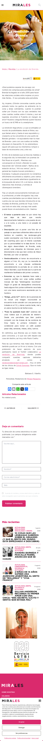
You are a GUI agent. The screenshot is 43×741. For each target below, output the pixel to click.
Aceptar (21, 722)
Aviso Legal (35, 738)
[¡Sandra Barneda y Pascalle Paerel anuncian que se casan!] (8, 551)
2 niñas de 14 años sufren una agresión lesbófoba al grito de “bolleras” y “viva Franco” (21, 576)
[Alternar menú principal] (2, 5)
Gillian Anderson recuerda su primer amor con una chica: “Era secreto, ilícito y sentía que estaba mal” (21, 596)
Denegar (21, 728)
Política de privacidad (23, 738)
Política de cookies (10, 738)
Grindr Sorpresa (22, 365)
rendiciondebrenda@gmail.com (15, 363)
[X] (22, 389)
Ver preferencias (22, 733)
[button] (40, 701)
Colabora (6, 696)
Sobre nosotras (8, 692)
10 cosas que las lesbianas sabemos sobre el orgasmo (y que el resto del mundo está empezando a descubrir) (21, 537)
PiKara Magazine (33, 379)
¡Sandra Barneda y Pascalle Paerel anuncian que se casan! (20, 556)
